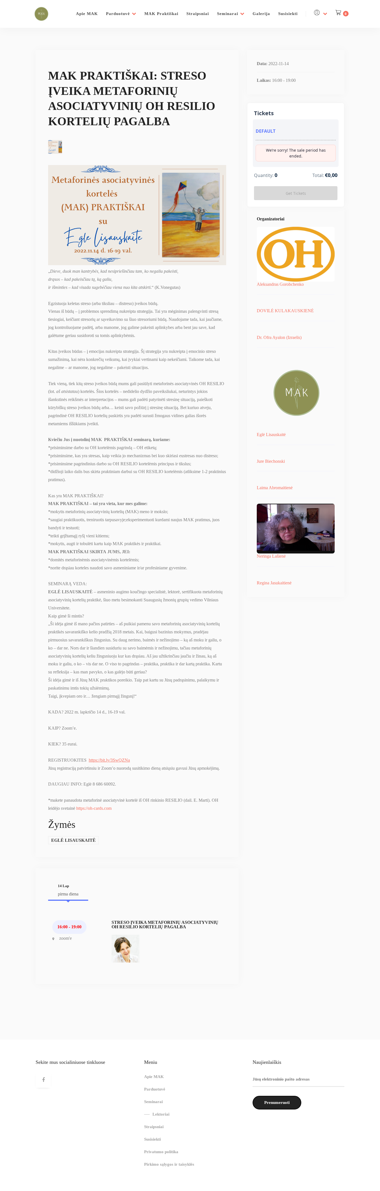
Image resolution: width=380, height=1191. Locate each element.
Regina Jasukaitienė (274, 582)
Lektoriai (160, 1114)
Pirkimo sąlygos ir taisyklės (169, 1164)
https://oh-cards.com (94, 808)
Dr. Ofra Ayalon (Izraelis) (279, 337)
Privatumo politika (161, 1152)
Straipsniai (197, 13)
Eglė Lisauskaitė (73, 840)
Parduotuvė (118, 13)
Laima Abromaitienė (275, 487)
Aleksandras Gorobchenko (280, 284)
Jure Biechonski (271, 461)
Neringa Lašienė (271, 556)
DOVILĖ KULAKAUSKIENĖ (285, 310)
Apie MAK (87, 13)
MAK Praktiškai (161, 13)
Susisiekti (288, 13)
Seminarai (227, 13)
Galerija (261, 13)
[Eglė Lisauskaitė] (125, 948)
